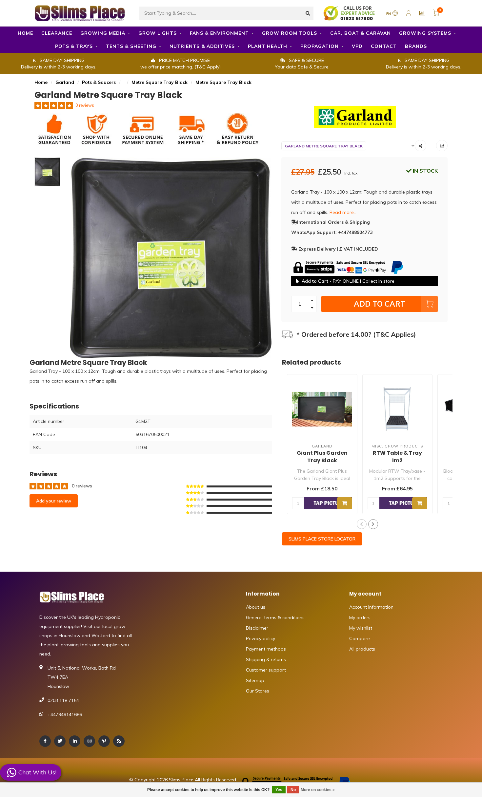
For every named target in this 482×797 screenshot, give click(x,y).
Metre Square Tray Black (159, 82)
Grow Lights (157, 33)
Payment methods (266, 649)
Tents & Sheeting (131, 46)
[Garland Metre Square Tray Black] (364, 117)
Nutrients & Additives (202, 46)
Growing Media (102, 33)
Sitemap (255, 680)
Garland (64, 82)
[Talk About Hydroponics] (349, 13)
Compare (359, 638)
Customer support (266, 670)
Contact (384, 46)
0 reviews (84, 105)
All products (362, 649)
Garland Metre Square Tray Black (324, 145)
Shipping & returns (266, 659)
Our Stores (257, 691)
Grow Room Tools (289, 33)
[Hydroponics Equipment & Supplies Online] (80, 12)
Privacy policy (260, 638)
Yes (278, 790)
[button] (362, 524)
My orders (360, 617)
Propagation (319, 46)
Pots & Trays (74, 46)
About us (255, 607)
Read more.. (343, 212)
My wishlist (360, 628)
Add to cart (379, 304)
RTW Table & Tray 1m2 (397, 456)
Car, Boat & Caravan (360, 33)
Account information (371, 607)
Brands (416, 46)
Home (25, 33)
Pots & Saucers (99, 82)
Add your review (53, 501)
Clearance (56, 33)
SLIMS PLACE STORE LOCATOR (322, 539)
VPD (357, 46)
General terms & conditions (275, 617)
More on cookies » (318, 790)
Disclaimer (257, 628)
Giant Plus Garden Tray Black (322, 456)
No (293, 790)
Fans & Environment (219, 33)
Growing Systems (425, 33)
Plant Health (267, 46)
